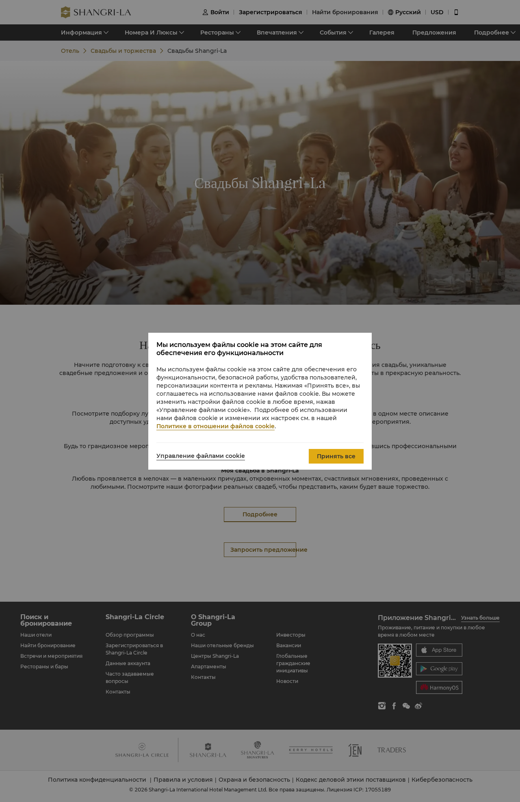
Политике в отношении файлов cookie (215, 426)
